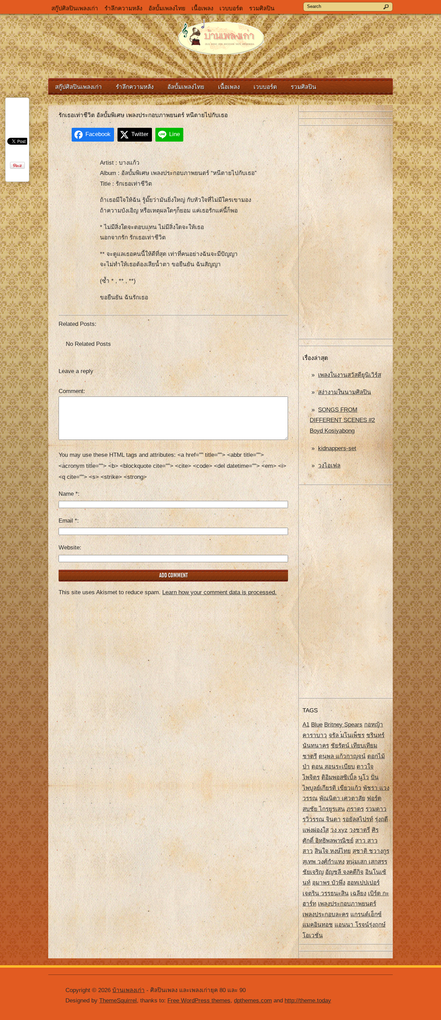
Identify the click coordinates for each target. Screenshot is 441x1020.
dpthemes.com (253, 1000)
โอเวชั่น (312, 935)
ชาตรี (309, 756)
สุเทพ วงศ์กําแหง (323, 861)
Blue (316, 724)
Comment (71, 391)
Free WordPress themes (198, 1000)
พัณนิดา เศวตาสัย (342, 798)
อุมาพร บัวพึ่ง (328, 882)
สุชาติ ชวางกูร (370, 851)
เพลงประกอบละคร (325, 914)
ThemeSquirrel (118, 1000)
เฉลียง (358, 893)
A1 (305, 724)
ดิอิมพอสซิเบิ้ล (339, 777)
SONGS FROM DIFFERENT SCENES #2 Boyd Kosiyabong (342, 420)
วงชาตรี (359, 830)
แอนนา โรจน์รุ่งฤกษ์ (360, 924)
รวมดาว (376, 809)
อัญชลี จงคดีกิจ (344, 872)
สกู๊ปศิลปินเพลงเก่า (74, 8)
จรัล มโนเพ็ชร (347, 735)
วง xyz (339, 830)
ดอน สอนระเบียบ (333, 766)
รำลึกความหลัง (123, 8)
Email (68, 520)
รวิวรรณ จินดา (321, 819)
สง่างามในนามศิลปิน (344, 392)
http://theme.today (308, 1000)
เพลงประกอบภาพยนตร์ (347, 903)
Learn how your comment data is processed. (219, 592)
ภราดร (355, 809)
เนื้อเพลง (202, 8)
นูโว (363, 777)
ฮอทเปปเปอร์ (363, 882)
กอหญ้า (373, 724)
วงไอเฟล (329, 465)
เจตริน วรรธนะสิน (325, 893)
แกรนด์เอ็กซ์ (366, 914)
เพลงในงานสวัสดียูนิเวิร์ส (349, 375)
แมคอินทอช (317, 924)
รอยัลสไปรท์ (357, 819)
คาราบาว (314, 735)
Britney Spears (343, 724)
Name (68, 494)
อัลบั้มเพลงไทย (166, 8)
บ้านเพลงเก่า (128, 990)
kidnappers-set (337, 448)
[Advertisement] (345, 232)
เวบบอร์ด (231, 8)
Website (69, 547)
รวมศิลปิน (262, 8)
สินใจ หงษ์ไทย (333, 851)
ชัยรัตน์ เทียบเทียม (354, 745)
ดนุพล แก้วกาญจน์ (342, 756)
